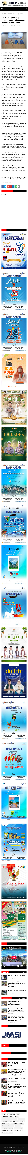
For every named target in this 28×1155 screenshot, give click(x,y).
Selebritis (16, 1130)
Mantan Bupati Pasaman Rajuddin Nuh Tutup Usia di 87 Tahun (16, 976)
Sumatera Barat (5, 1132)
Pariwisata (21, 1123)
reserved (19, 1151)
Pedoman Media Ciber (21, 1146)
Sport (21, 1130)
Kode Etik (13, 1146)
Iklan (8, 1146)
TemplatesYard (10, 1151)
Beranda (3, 13)
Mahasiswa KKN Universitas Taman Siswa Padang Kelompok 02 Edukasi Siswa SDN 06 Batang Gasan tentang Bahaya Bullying (17, 1072)
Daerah (6, 182)
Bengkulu (12, 1116)
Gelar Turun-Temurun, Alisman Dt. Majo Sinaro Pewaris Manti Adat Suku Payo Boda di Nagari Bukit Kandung (17, 1094)
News (10, 182)
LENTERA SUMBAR (6, 25)
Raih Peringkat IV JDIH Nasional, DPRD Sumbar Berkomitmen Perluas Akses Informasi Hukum (17, 1086)
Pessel (15, 1128)
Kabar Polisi (15, 1121)
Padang (7, 13)
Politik (11, 1130)
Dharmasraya (5, 1119)
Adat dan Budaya (11, 1114)
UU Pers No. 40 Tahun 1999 (9, 1147)
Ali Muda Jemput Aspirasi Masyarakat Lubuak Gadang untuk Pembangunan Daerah (17, 1003)
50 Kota (3, 1114)
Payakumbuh (11, 1125)
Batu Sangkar (5, 1116)
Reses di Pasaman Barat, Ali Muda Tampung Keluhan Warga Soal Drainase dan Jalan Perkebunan (16, 1010)
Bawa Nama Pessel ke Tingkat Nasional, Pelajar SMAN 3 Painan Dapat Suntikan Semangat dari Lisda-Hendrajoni (16, 1018)
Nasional (4, 1123)
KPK (10, 1121)
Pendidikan (4, 1128)
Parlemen (4, 1125)
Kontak (23, 1147)
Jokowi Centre (5, 1121)
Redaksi (4, 1146)
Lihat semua (22, 972)
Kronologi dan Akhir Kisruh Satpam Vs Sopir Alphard (17, 991)
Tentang (18, 1147)
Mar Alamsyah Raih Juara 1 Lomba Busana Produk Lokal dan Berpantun (16, 1064)
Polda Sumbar (5, 1130)
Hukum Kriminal (13, 1119)
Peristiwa (11, 1128)
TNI (11, 1132)
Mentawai (22, 1121)
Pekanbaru (17, 1125)
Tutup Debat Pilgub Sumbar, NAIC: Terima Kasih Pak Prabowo (17, 1079)
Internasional (21, 1119)
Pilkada (20, 1128)
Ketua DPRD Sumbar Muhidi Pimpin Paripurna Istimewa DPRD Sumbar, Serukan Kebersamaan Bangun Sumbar (17, 1103)
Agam (18, 1114)
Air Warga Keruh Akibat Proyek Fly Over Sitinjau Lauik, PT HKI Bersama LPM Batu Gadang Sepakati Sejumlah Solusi (17, 984)
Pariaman (15, 1123)
